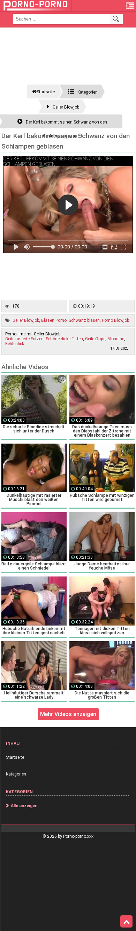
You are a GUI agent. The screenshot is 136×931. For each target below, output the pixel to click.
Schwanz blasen (84, 320)
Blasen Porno (54, 320)
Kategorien (16, 774)
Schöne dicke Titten (64, 338)
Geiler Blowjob (26, 320)
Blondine (115, 338)
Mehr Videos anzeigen (68, 714)
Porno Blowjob (115, 320)
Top (126, 921)
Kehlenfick (14, 343)
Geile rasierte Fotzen (24, 338)
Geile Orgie (95, 338)
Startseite (15, 757)
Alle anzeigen (24, 805)
